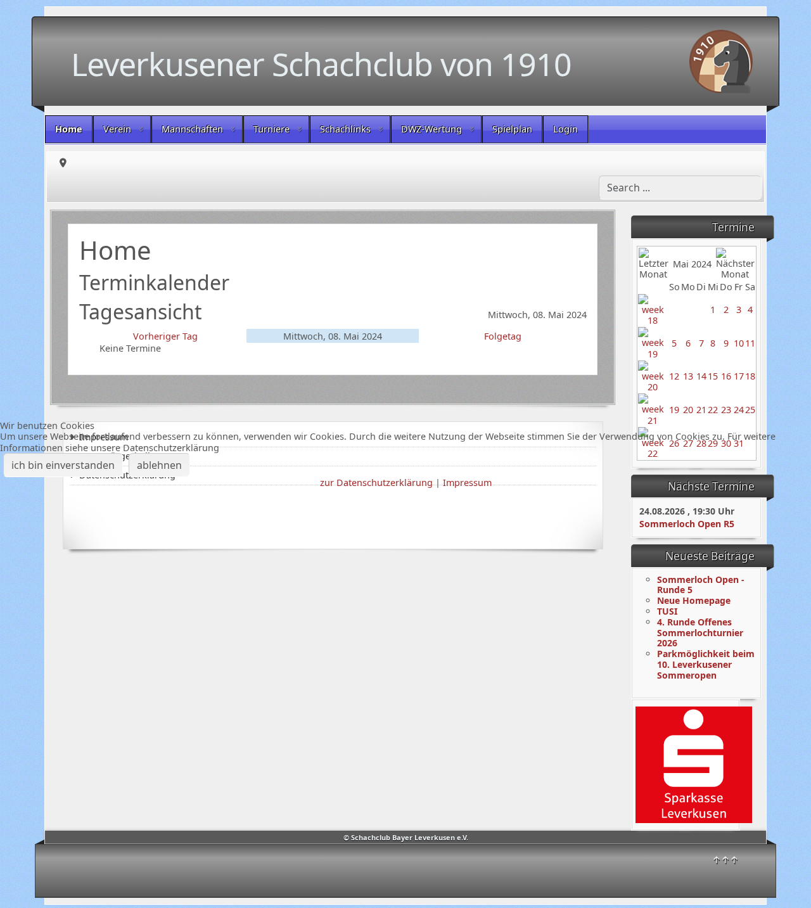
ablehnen (159, 465)
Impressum (467, 482)
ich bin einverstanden (63, 465)
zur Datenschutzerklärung (376, 482)
